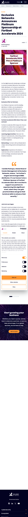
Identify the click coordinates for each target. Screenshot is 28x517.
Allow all (14, 277)
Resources (9, 6)
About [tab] (23, 232)
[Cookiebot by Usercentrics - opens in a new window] (20, 229)
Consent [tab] (5, 232)
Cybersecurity (6, 509)
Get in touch (14, 331)
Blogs (22, 6)
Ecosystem (5, 513)
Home (3, 6)
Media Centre (16, 6)
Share (23, 42)
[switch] (24, 262)
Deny (14, 287)
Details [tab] (14, 232)
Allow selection (14, 282)
